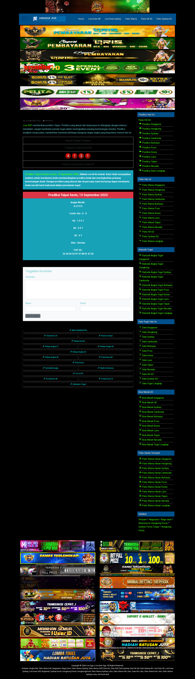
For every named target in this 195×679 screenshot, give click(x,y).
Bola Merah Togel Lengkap (155, 444)
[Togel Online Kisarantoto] (97, 80)
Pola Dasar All (107, 357)
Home (81, 19)
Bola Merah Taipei (150, 435)
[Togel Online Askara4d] (57, 594)
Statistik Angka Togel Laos (155, 299)
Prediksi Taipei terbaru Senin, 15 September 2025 (52, 174)
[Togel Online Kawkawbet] (57, 570)
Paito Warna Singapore (153, 185)
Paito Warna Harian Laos (153, 491)
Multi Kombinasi (107, 368)
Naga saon (166, 519)
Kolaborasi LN (107, 379)
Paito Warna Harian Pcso (154, 482)
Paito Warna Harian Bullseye (155, 477)
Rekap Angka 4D (52, 357)
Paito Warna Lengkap (152, 241)
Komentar (49, 121)
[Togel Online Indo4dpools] (57, 655)
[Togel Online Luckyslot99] (137, 558)
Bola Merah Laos (150, 430)
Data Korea (147, 355)
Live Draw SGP (35, 671)
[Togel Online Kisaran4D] (97, 67)
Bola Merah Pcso (150, 421)
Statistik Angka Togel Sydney (156, 272)
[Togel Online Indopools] (137, 631)
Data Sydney (148, 336)
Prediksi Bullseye (150, 142)
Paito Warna (131, 19)
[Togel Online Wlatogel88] (57, 619)
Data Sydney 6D (149, 378)
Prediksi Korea (149, 152)
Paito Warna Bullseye (152, 203)
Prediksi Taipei (149, 161)
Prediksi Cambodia (151, 138)
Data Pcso (146, 351)
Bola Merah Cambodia (152, 412)
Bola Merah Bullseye (152, 416)
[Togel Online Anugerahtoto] (137, 594)
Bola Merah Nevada (151, 439)
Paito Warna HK (45, 668)
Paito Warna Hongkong (153, 189)
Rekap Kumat (79, 341)
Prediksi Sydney (149, 133)
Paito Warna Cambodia (153, 199)
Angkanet (46, 671)
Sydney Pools (56, 671)
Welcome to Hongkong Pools (153, 523)
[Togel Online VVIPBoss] (97, 31)
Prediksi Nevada (150, 166)
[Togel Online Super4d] (97, 55)
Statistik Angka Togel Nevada (156, 308)
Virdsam (142, 519)
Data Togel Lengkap (151, 383)
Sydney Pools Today (148, 526)
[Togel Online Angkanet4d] (137, 619)
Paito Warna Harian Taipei (154, 496)
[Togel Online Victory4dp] (57, 558)
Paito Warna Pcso (150, 208)
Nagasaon (154, 519)
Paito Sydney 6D (164, 19)
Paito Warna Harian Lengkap (155, 505)
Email (83, 303)
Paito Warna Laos (150, 218)
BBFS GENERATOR (79, 330)
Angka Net (33, 668)
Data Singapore (149, 327)
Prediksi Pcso (148, 147)
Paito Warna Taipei (151, 222)
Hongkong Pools (69, 671)
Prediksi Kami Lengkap (153, 170)
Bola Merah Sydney (151, 407)
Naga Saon (66, 668)
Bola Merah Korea (150, 425)
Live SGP (27, 125)
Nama (28, 303)
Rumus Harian (107, 336)
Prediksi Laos (148, 156)
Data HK (106, 668)
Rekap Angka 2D (79, 352)
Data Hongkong (149, 332)
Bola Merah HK (149, 402)
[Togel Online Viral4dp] (97, 104)
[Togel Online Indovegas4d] (137, 655)
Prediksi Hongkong (151, 128)
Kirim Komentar (33, 316)
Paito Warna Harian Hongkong (156, 463)
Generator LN (51, 336)
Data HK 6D (147, 374)
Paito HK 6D (146, 19)
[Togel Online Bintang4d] (57, 606)
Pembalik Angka (51, 368)
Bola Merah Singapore (152, 398)
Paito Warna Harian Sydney (155, 468)
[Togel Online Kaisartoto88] (57, 643)
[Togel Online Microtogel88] (57, 546)
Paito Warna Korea (150, 213)
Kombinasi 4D (52, 379)
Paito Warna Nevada (151, 227)
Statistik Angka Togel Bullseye (156, 285)
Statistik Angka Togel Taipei (155, 303)
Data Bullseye (148, 346)
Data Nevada (148, 369)
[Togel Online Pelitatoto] (97, 92)
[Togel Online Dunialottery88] (137, 582)
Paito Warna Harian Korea (154, 487)
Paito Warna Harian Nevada (155, 501)
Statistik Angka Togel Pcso (155, 289)
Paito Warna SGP (95, 668)
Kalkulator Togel (79, 384)
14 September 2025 (33, 121)
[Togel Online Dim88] (97, 43)
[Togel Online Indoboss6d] (137, 546)
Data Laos (146, 360)
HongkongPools (84, 671)
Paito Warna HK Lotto (122, 671)
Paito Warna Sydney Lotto (102, 671)
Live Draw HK (94, 19)
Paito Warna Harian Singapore (156, 459)
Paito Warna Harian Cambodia (156, 472)
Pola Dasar (79, 363)
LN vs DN (79, 373)
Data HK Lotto (138, 671)
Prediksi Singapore (151, 124)
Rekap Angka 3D (107, 346)
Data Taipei (147, 365)
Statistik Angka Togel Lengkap (156, 313)
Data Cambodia (149, 341)
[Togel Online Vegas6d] (57, 582)
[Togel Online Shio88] (137, 643)
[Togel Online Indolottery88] (137, 606)
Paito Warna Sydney (151, 194)
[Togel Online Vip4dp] (137, 570)
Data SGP (114, 668)
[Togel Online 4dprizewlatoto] (57, 631)
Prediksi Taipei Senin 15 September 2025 (78, 116)
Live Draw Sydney (113, 19)
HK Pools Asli (103, 674)
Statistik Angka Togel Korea (155, 294)
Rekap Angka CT (52, 346)
